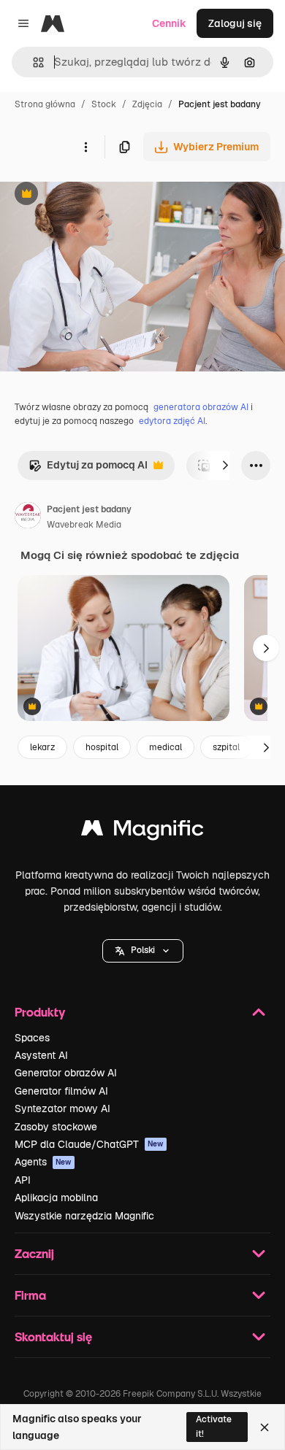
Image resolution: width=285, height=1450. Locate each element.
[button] (142, 951)
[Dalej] (225, 465)
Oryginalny (101, 195)
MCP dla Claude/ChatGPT (89, 1144)
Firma (30, 1295)
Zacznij (34, 1253)
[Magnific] (142, 831)
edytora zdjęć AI (172, 421)
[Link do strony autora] (28, 517)
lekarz (42, 747)
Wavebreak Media (84, 525)
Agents (43, 1161)
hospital (102, 747)
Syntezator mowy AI (62, 1108)
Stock (103, 104)
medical (165, 747)
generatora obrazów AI (200, 407)
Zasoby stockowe (56, 1126)
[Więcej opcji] (85, 146)
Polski (143, 950)
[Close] (264, 1427)
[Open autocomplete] (32, 62)
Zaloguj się (235, 23)
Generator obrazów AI (66, 1072)
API (23, 1180)
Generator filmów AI (61, 1091)
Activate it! (214, 1426)
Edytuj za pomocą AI (88, 468)
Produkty (40, 1011)
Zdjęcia (147, 104)
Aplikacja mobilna (56, 1197)
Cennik (169, 23)
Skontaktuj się (53, 1336)
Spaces (32, 1037)
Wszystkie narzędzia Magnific (84, 1215)
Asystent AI (41, 1055)
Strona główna (45, 104)
